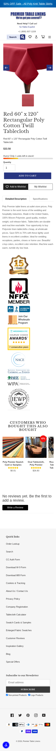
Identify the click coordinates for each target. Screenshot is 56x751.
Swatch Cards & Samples (18, 622)
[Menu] (49, 37)
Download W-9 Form (16, 567)
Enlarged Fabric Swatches (19, 630)
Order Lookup (12, 544)
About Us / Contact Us (17, 591)
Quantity (7, 162)
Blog (8, 654)
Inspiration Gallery (15, 646)
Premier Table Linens (31, 741)
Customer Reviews (15, 638)
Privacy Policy (13, 599)
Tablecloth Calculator (16, 614)
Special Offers (13, 661)
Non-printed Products (17, 695)
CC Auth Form (13, 559)
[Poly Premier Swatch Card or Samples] (13, 447)
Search (9, 551)
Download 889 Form (16, 575)
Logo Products (36, 695)
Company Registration (17, 606)
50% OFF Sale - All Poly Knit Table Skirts (28, 3)
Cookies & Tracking (15, 583)
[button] (6, 745)
